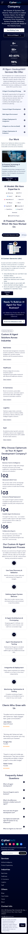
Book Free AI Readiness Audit (13, 321)
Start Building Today (13, 30)
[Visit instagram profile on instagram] (13, 844)
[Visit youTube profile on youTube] (10, 844)
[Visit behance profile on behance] (21, 844)
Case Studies (4, 896)
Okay (22, 925)
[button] (14, 785)
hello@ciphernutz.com (7, 916)
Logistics (3, 882)
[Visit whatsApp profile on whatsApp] (17, 844)
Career (3, 899)
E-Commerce (5, 879)
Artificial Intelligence (6, 862)
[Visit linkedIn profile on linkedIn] (2, 844)
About (3, 902)
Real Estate (4, 873)
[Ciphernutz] (15, 2)
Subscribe (22, 853)
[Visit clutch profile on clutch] (6, 844)
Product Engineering (7, 865)
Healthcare (4, 876)
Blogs (2, 893)
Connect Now (7, 293)
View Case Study (9, 179)
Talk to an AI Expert (13, 35)
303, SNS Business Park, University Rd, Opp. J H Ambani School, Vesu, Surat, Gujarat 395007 (13, 912)
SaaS (2, 885)
